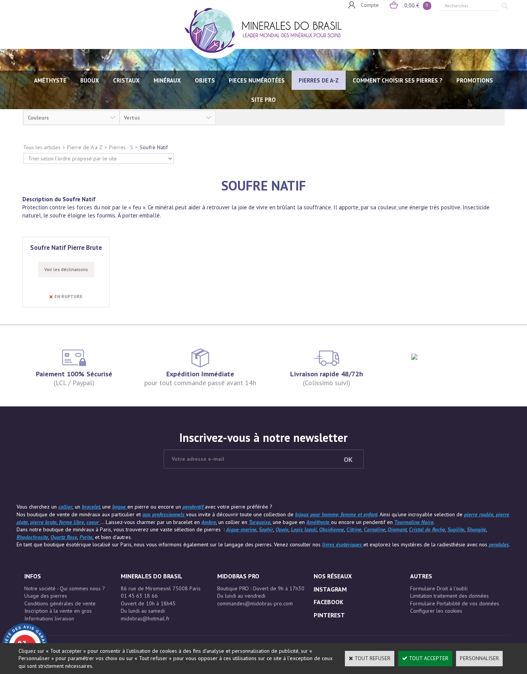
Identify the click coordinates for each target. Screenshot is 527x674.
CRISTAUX (126, 80)
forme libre (71, 522)
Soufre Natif (154, 147)
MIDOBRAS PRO (238, 576)
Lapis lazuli (304, 529)
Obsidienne (331, 529)
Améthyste (318, 522)
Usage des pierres (45, 595)
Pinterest (329, 615)
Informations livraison (49, 618)
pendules (499, 544)
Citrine (353, 529)
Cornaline (374, 529)
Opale (282, 529)
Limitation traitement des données (449, 595)
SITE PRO (263, 99)
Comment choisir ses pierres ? (398, 80)
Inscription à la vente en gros (58, 610)
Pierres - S (121, 147)
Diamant (397, 529)
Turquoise (259, 522)
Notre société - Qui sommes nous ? (64, 588)
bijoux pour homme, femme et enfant (336, 514)
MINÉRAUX (167, 80)
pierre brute (43, 522)
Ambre (208, 522)
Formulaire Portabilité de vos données (454, 603)
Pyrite (86, 537)
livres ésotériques (342, 544)
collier (65, 506)
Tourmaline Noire (414, 522)
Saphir (266, 529)
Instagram (330, 589)
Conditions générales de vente (60, 603)
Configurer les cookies (436, 610)
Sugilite (456, 529)
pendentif (193, 506)
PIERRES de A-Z (319, 80)
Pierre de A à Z (85, 147)
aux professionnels (164, 514)
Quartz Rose (64, 537)
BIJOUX (89, 80)
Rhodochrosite (32, 537)
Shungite (476, 529)
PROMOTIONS (474, 80)
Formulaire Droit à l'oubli (439, 588)
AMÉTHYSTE (50, 80)
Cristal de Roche (427, 529)
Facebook (328, 602)
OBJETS (205, 80)
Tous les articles (42, 147)
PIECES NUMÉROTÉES (257, 80)
